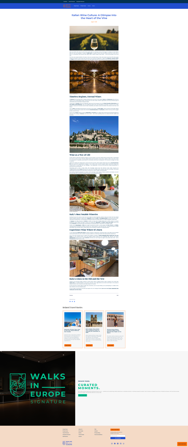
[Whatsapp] (123, 443)
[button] (70, 301)
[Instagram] (112, 443)
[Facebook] (115, 443)
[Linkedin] (117, 443)
